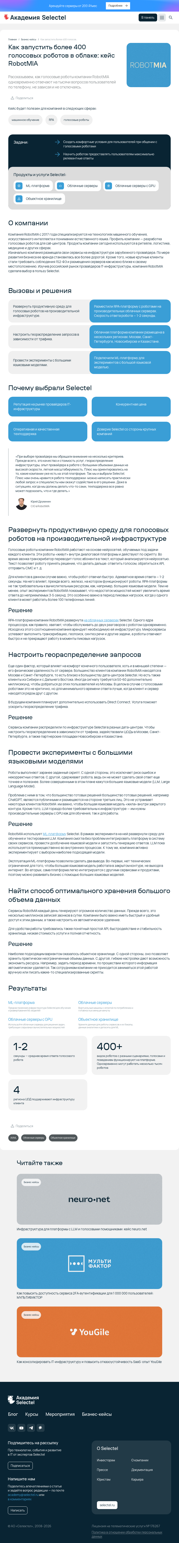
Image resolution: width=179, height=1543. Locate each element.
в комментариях (19, 1499)
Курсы (31, 1414)
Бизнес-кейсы (31, 1182)
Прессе (102, 1470)
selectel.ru (107, 1505)
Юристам (103, 1479)
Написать (18, 1510)
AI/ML (13, 1137)
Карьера (137, 1479)
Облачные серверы (33, 1137)
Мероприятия (60, 1414)
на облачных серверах (101, 620)
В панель (147, 17)
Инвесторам (106, 1460)
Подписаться (20, 1466)
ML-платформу (54, 834)
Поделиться (24, 98)
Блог (13, 1414)
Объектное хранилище (63, 1137)
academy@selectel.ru (23, 1495)
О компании (139, 1460)
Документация (142, 1470)
